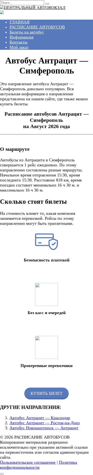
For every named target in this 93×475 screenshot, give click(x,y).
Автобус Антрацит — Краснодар (40, 417)
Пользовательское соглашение (28, 462)
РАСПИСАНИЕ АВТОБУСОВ (37, 27)
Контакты (18, 42)
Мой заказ (19, 47)
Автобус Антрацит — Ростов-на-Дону (45, 422)
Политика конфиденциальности (38, 465)
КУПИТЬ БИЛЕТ (46, 393)
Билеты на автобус (27, 32)
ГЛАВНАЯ (20, 22)
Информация (21, 37)
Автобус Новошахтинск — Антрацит (44, 427)
